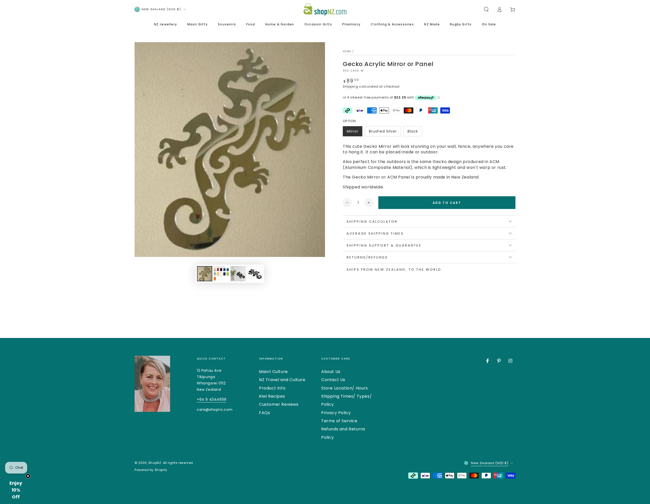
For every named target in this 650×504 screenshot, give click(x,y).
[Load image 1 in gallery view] (204, 273)
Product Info (272, 388)
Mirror (354, 132)
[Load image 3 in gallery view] (238, 273)
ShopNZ (154, 463)
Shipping (350, 86)
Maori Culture (273, 372)
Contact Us (333, 380)
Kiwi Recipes (272, 396)
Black (414, 132)
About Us (330, 372)
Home (347, 51)
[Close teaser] (27, 476)
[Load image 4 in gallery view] (255, 273)
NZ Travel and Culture (282, 380)
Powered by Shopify (151, 470)
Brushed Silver (383, 132)
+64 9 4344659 (211, 399)
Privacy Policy (336, 413)
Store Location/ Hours (344, 388)
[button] (486, 9)
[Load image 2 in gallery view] (221, 273)
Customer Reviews (279, 404)
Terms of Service (339, 421)
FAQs (264, 413)
